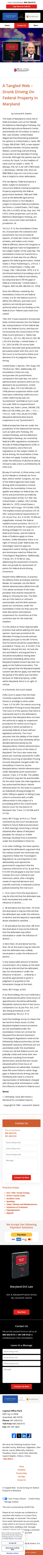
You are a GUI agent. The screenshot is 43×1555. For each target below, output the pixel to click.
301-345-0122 (16, 1420)
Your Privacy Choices (17, 1498)
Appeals (10, 1213)
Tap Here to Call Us (21, 6)
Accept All (12, 1543)
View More (8, 1459)
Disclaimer (22, 1470)
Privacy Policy (21, 1473)
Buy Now (22, 1312)
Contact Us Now (21, 1177)
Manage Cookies (11, 1502)
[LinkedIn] (24, 1435)
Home (7, 25)
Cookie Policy (34, 1498)
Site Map (21, 1477)
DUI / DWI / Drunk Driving (18, 1193)
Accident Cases (13, 1198)
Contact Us (21, 25)
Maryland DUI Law (21, 1286)
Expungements (13, 1210)
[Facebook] (14, 1435)
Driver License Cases (15, 1195)
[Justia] (29, 1435)
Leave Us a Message (21, 1345)
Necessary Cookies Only (12, 1548)
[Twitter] (19, 1435)
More (36, 25)
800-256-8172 (18, 1423)
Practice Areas (10, 1187)
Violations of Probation (17, 1207)
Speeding (10, 1201)
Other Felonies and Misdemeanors (21, 1204)
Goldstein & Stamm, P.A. (29, 1543)
